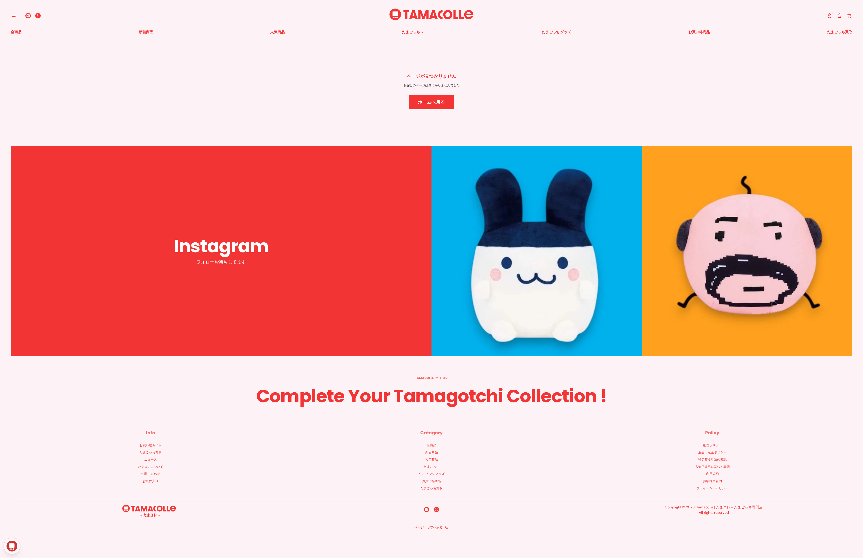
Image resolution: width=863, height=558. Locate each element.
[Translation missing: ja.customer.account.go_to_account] (839, 16)
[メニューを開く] (13, 16)
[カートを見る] (849, 16)
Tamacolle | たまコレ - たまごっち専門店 (729, 507)
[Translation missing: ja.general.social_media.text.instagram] (28, 16)
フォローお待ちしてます (221, 262)
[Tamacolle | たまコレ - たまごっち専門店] (431, 16)
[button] (829, 16)
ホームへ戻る (431, 102)
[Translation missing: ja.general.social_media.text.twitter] (38, 16)
